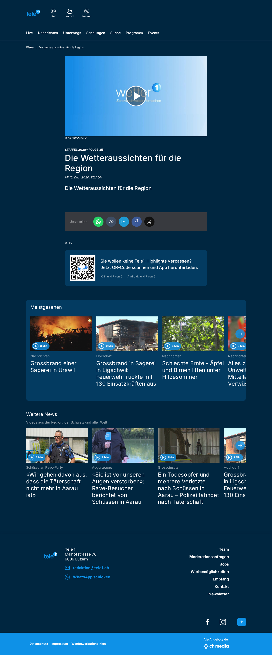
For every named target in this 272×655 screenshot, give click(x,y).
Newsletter (218, 594)
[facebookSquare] (207, 622)
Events (153, 33)
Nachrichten (48, 33)
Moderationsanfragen (209, 556)
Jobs (224, 564)
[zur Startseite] (33, 13)
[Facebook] (137, 222)
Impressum (59, 643)
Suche (115, 33)
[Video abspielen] (136, 96)
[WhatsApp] (98, 222)
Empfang (221, 579)
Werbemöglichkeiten (210, 571)
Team (224, 549)
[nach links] (32, 334)
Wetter (30, 47)
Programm (134, 33)
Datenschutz (39, 643)
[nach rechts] (240, 334)
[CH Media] (216, 645)
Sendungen (95, 33)
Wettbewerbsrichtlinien (88, 643)
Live (29, 33)
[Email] (124, 222)
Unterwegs (72, 33)
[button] (111, 222)
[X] (149, 222)
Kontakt (222, 586)
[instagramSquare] (223, 622)
